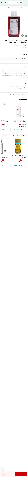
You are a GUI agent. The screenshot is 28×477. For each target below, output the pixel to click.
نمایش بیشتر (25, 77)
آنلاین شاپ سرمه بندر (23, 7)
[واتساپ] (2, 468)
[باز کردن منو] (26, 3)
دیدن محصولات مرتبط (21, 474)
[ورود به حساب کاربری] (6, 2)
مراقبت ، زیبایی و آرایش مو (12, 7)
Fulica (23, 47)
